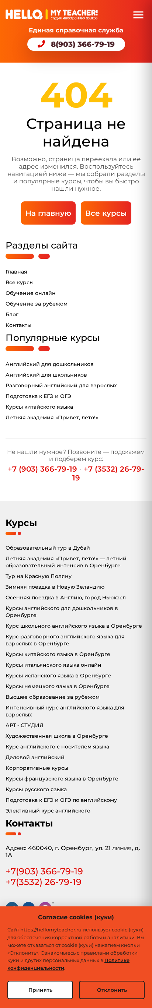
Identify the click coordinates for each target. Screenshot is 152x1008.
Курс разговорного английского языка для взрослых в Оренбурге (65, 640)
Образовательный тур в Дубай (48, 547)
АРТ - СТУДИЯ (24, 725)
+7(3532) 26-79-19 (44, 882)
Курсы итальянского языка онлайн (53, 665)
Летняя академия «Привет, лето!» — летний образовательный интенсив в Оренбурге (66, 562)
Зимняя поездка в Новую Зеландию (55, 587)
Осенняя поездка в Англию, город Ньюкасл (66, 597)
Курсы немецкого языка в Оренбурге (58, 686)
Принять (40, 990)
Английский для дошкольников (50, 364)
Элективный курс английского (48, 810)
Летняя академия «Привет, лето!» (52, 417)
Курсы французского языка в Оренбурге (62, 778)
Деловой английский (35, 757)
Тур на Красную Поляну (39, 576)
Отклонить (112, 990)
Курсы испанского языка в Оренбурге (58, 675)
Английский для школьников (46, 374)
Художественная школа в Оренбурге (57, 736)
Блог (12, 314)
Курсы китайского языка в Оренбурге (58, 654)
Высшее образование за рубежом (53, 697)
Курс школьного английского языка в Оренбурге (74, 626)
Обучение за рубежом (37, 303)
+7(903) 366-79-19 (44, 871)
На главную (48, 213)
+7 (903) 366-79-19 (42, 469)
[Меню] (138, 14)
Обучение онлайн (31, 293)
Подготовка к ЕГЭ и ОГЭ (38, 396)
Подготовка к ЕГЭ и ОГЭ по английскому (61, 800)
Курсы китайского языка (39, 406)
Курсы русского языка (36, 789)
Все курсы (106, 213)
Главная (16, 271)
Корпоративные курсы (37, 768)
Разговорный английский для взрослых (61, 385)
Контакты (18, 325)
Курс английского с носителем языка (57, 746)
